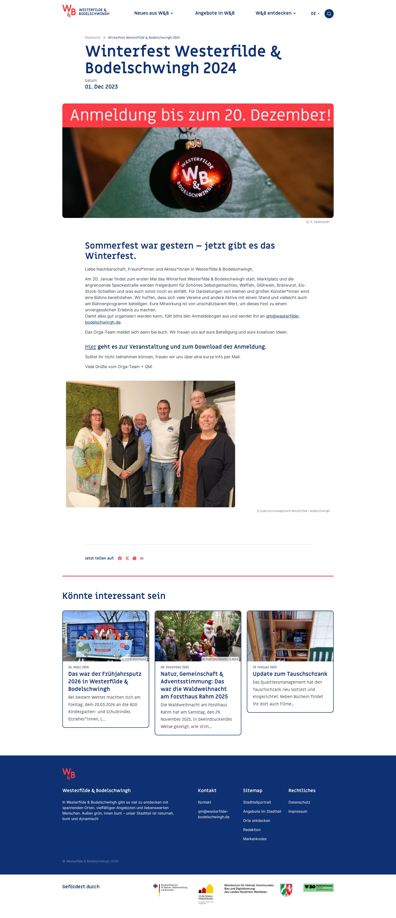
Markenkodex (255, 839)
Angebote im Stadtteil (262, 811)
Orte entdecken (256, 820)
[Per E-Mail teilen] (142, 558)
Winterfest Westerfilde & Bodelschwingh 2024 (144, 37)
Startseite (93, 37)
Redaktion (252, 829)
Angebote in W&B (215, 13)
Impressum (298, 811)
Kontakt (204, 802)
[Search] (329, 13)
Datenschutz (299, 802)
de (314, 13)
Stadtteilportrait (257, 802)
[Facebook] (120, 558)
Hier (90, 346)
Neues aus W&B (152, 13)
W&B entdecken (274, 13)
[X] (127, 558)
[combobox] (329, 13)
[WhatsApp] (134, 558)
